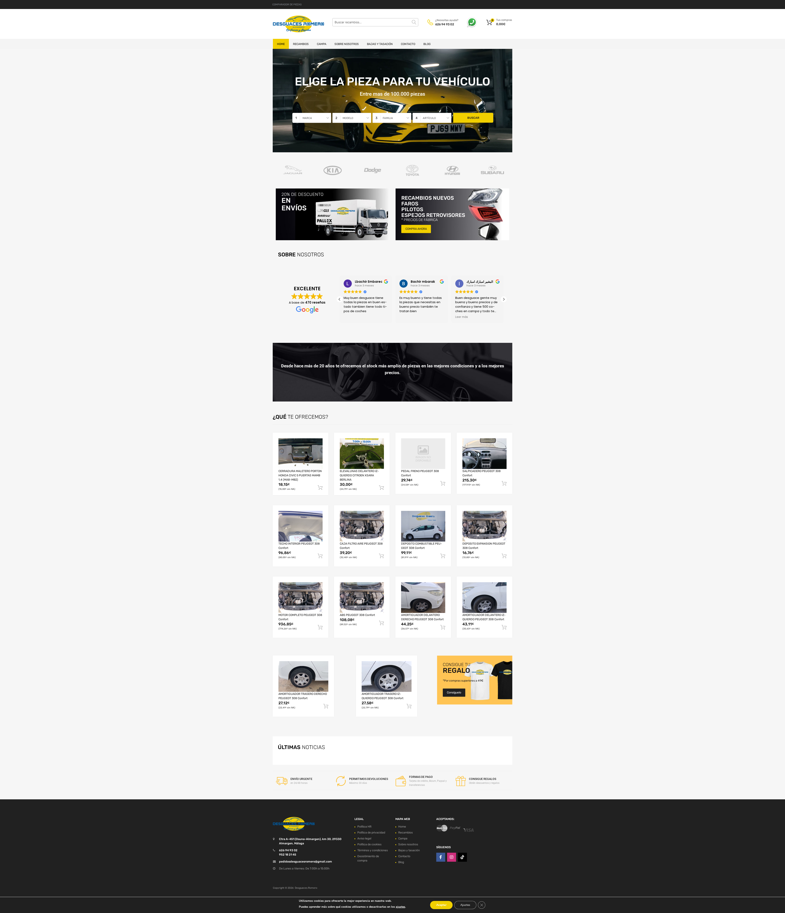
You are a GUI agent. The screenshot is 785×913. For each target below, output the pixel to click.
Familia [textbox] (388, 118)
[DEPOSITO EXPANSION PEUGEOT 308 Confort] (484, 526)
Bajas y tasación (380, 44)
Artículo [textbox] (429, 118)
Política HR (364, 826)
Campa (321, 44)
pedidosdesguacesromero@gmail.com (305, 861)
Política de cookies (369, 844)
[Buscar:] (375, 22)
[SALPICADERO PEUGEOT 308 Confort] (484, 453)
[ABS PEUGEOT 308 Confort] (362, 597)
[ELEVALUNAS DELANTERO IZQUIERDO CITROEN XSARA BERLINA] (362, 453)
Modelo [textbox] (348, 118)
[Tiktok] (462, 857)
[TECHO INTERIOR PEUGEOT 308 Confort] (300, 526)
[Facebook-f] (440, 857)
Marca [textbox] (307, 118)
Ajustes (465, 905)
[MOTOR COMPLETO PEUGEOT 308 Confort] (300, 597)
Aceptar (441, 905)
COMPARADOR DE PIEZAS (287, 4)
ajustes (400, 907)
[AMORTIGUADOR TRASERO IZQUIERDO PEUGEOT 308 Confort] (387, 676)
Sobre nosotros (346, 44)
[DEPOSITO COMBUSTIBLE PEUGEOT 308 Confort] (423, 526)
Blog (427, 44)
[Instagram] (451, 857)
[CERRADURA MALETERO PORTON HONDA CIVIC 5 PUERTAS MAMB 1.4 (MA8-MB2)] (300, 453)
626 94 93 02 (444, 24)
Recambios (301, 44)
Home (281, 44)
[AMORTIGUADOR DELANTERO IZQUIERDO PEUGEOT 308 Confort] (484, 597)
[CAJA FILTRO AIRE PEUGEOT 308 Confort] (362, 526)
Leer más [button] (461, 317)
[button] (504, 299)
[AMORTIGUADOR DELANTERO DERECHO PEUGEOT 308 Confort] (423, 597)
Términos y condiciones (372, 850)
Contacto (408, 44)
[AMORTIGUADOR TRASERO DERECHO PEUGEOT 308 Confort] (303, 676)
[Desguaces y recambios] (290, 24)
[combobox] (311, 118)
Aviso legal (364, 838)
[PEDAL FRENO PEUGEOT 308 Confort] (423, 453)
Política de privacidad (371, 832)
